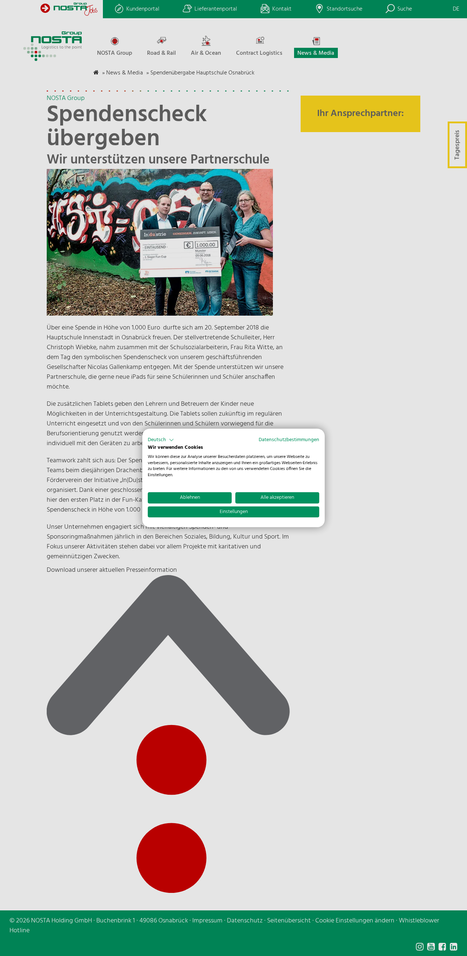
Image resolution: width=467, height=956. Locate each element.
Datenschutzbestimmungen (289, 440)
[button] (161, 440)
